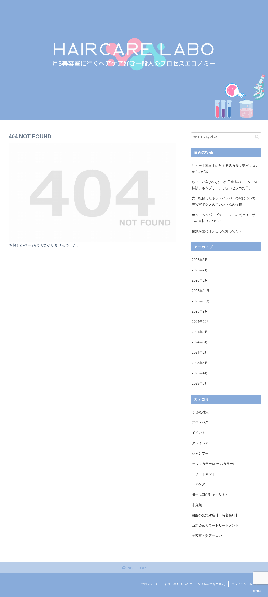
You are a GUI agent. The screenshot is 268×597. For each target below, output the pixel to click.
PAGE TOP (135, 568)
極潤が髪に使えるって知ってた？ (217, 231)
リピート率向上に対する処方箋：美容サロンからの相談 (225, 168)
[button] (257, 136)
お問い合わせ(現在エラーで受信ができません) (195, 584)
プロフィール (150, 584)
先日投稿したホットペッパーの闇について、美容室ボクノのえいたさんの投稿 (225, 201)
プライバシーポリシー (246, 584)
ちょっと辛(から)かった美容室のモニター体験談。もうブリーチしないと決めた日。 (225, 185)
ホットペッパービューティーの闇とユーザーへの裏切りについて (225, 218)
